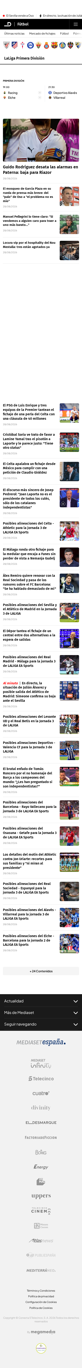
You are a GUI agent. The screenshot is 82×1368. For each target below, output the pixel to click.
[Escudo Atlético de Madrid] (14, 45)
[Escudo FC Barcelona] (54, 45)
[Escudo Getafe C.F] (62, 45)
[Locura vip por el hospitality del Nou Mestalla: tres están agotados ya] (69, 250)
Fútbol (22, 24)
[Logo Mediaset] (41, 1044)
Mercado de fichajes (42, 33)
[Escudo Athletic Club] (6, 45)
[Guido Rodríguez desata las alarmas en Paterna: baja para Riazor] (41, 140)
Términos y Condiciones (41, 1290)
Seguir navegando (20, 1024)
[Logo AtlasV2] (41, 1241)
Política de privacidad (41, 1296)
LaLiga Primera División (24, 58)
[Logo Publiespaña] (41, 1255)
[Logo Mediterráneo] (41, 1270)
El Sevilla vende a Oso (20, 15)
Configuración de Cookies (41, 1302)
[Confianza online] (41, 1352)
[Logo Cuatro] (41, 1093)
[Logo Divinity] (41, 1108)
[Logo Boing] (41, 1152)
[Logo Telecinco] (41, 1078)
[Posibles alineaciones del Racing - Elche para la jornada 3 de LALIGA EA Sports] (69, 943)
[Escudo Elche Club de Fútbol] (38, 45)
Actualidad (14, 1000)
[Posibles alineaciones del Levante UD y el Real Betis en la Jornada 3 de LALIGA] (69, 724)
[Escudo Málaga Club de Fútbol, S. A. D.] (78, 45)
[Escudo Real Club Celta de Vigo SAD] (22, 45)
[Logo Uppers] (41, 1196)
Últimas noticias (14, 33)
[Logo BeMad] (41, 1181)
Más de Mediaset (19, 1012)
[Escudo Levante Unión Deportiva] (70, 45)
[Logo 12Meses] (41, 1226)
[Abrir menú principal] (76, 24)
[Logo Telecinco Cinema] (41, 1211)
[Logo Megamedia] (43, 1332)
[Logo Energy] (41, 1167)
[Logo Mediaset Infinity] (41, 1064)
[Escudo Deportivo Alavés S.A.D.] (30, 45)
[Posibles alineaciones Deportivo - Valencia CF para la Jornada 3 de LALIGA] (69, 750)
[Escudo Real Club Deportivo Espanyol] (46, 45)
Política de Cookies (41, 1307)
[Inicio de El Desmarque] (7, 24)
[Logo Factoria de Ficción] (41, 1137)
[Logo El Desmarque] (41, 1122)
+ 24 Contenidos (41, 971)
